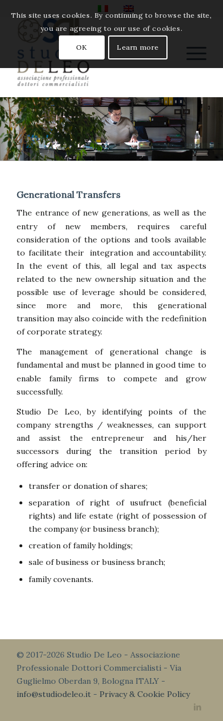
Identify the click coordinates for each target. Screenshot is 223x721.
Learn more (138, 47)
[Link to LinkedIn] (197, 706)
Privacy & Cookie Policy (144, 694)
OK (81, 47)
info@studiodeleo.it (54, 694)
